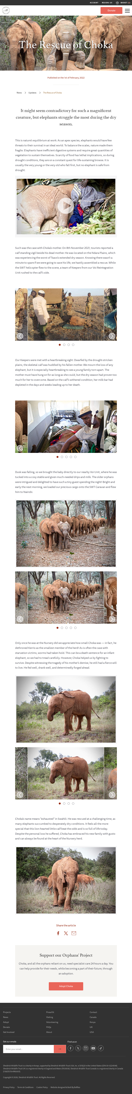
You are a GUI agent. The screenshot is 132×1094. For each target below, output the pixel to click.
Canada (93, 1017)
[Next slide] (112, 335)
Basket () (125, 3)
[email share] (74, 934)
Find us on (72, 1041)
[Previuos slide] (19, 335)
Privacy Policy (8, 1087)
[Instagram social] (86, 1050)
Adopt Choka (66, 986)
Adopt (6, 1022)
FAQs (48, 1027)
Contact (93, 1012)
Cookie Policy (42, 1087)
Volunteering (52, 1022)
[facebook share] (58, 934)
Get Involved (8, 1032)
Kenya (92, 1022)
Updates (32, 92)
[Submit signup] (60, 1049)
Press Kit (50, 1012)
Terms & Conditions (25, 1087)
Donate (111, 10)
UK (91, 1027)
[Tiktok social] (101, 1050)
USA (92, 1032)
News (19, 92)
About (49, 1032)
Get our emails (9, 1041)
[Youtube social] (93, 1050)
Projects (7, 1012)
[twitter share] (66, 934)
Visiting (49, 1017)
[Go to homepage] (6, 10)
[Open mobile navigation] (127, 11)
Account (94, 3)
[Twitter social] (78, 1050)
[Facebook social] (71, 1050)
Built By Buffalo (73, 1087)
